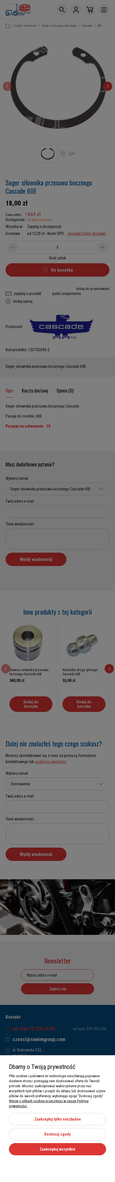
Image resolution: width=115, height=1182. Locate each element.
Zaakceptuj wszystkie (57, 1149)
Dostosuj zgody (57, 1134)
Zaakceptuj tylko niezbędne (57, 1119)
